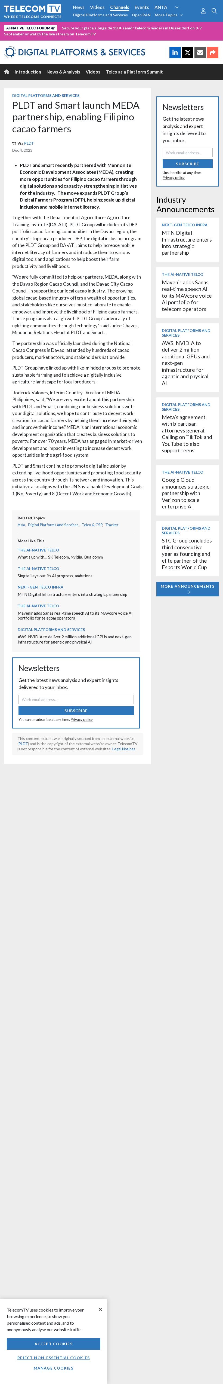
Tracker (111, 524)
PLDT (29, 143)
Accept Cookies (54, 1344)
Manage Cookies (53, 1368)
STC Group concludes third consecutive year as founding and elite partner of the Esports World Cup (187, 553)
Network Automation (183, 17)
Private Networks (84, 27)
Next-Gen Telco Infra (40, 587)
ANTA (160, 7)
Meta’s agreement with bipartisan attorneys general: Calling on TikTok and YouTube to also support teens (187, 433)
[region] (53, 1341)
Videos (97, 7)
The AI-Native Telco (38, 550)
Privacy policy (82, 719)
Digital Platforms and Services (100, 15)
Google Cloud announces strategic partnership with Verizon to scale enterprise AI (185, 493)
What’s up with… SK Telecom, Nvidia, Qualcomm (60, 556)
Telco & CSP (92, 524)
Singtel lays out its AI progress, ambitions (55, 575)
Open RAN (141, 15)
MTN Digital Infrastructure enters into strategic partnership (72, 594)
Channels (119, 7)
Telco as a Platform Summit (134, 72)
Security (115, 27)
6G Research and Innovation (33, 27)
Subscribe (76, 710)
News (79, 7)
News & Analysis (63, 72)
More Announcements (188, 586)
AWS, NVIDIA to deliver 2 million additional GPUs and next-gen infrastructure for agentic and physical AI (75, 639)
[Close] (100, 1309)
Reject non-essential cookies (53, 1357)
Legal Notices (123, 748)
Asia (21, 524)
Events (142, 7)
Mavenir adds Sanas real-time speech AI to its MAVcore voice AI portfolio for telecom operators (187, 295)
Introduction (28, 72)
